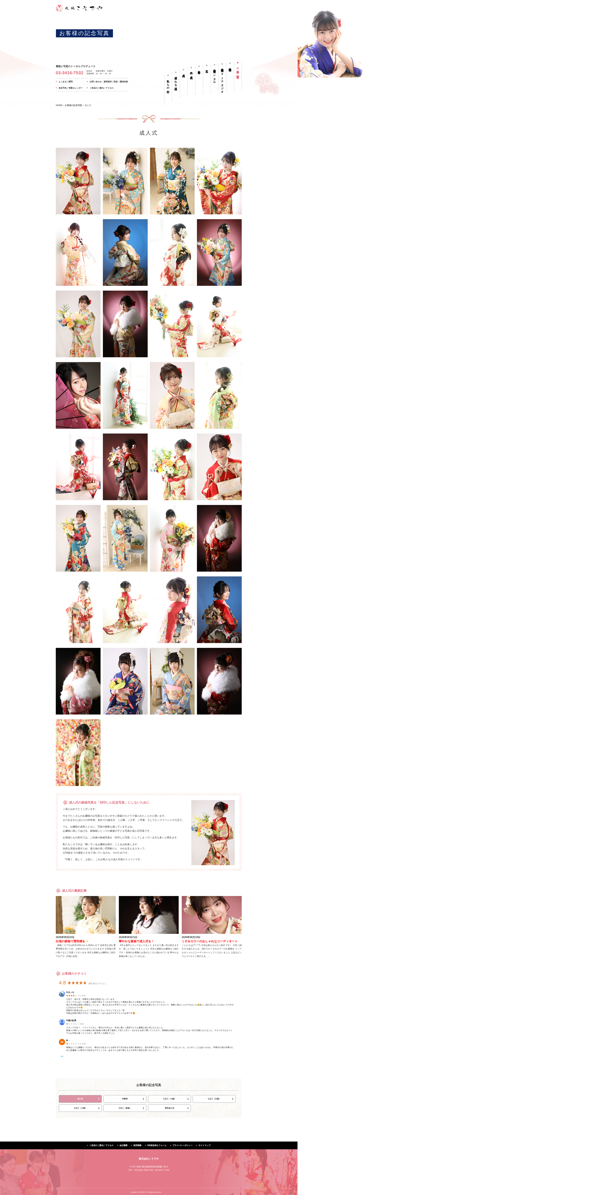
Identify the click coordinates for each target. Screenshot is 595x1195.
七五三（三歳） (80, 1108)
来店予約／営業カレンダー (71, 88)
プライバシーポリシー (182, 1145)
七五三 (206, 68)
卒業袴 (199, 69)
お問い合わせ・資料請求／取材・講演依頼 (109, 81)
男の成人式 (191, 72)
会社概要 (123, 1145)
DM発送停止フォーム (157, 1145)
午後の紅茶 (71, 1020)
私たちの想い (168, 85)
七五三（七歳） (169, 1099)
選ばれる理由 (175, 80)
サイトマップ (204, 1145)
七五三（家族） (124, 1108)
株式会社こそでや (149, 1158)
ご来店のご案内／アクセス (102, 88)
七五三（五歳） (214, 1099)
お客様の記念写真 (84, 33)
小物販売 (230, 66)
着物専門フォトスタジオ (222, 79)
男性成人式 (169, 1108)
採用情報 (137, 1145)
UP (588, 1188)
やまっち (70, 992)
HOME (59, 105)
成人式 (183, 72)
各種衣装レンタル (214, 75)
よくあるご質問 (66, 81)
